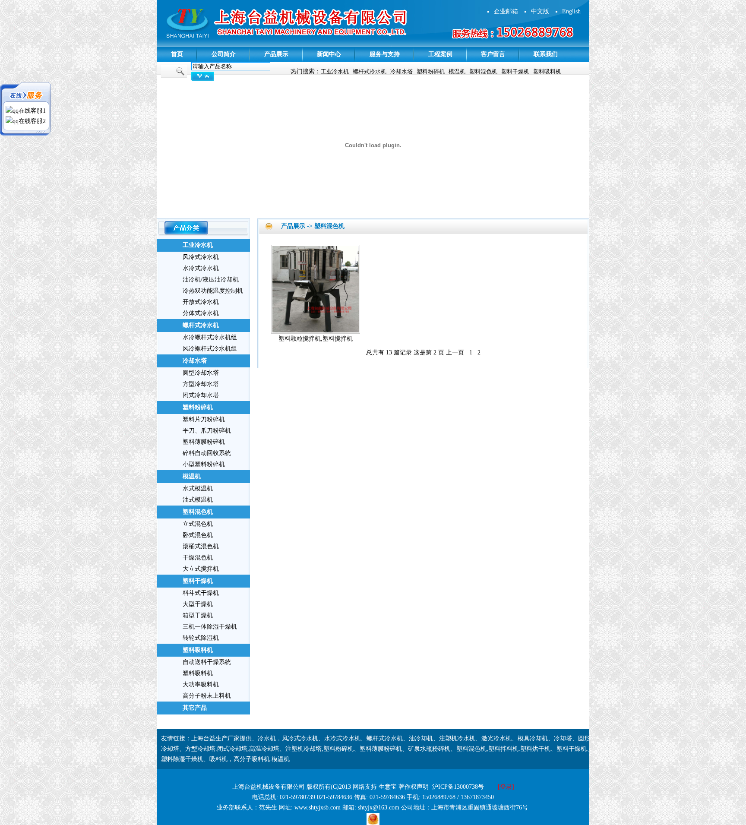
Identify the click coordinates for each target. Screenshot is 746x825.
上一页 (455, 352)
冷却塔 (563, 738)
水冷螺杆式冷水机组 (210, 337)
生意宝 (388, 787)
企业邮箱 (506, 11)
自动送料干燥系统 (207, 662)
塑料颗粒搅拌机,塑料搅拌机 (315, 338)
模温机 (457, 71)
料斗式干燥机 (201, 593)
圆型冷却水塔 (201, 373)
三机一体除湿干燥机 (210, 626)
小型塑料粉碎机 (204, 464)
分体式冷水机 (201, 313)
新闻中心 (329, 54)
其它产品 (195, 708)
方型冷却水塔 (201, 384)
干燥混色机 (198, 557)
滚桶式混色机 (201, 546)
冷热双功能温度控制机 (213, 291)
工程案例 (440, 54)
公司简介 (224, 54)
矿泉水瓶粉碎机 (429, 749)
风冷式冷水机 (201, 257)
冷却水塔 (401, 71)
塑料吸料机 (547, 71)
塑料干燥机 (515, 71)
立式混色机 (198, 524)
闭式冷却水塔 (201, 395)
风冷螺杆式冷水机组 (210, 348)
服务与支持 (385, 54)
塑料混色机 (483, 71)
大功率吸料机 (201, 684)
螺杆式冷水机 (369, 71)
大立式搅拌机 (201, 569)
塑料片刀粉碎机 (204, 419)
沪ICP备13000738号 (458, 787)
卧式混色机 (198, 535)
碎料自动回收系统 (207, 453)
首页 (177, 54)
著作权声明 (413, 787)
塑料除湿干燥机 (182, 759)
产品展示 (276, 54)
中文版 (540, 11)
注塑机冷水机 (457, 738)
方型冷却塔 (200, 749)
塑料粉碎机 (431, 71)
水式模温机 (198, 488)
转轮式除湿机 (201, 638)
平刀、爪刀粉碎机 (207, 430)
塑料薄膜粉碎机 (204, 442)
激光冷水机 (496, 738)
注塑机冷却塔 (303, 749)
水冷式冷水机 (201, 268)
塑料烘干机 (535, 749)
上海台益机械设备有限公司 (268, 787)
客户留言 (493, 54)
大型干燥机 (198, 604)
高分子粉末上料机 (207, 695)
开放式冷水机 (201, 302)
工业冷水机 (335, 71)
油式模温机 (198, 499)
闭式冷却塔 (232, 749)
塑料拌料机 (503, 749)
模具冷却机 (533, 738)
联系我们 (546, 54)
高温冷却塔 (264, 749)
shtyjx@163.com (378, 807)
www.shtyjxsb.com (317, 807)
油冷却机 (421, 738)
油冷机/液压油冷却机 (211, 279)
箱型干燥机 (198, 615)
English (571, 11)
